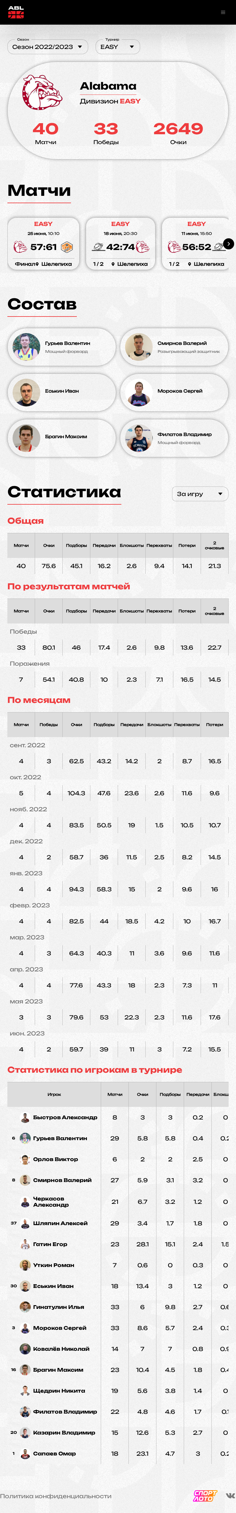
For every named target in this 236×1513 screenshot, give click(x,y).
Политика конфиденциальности (56, 1496)
